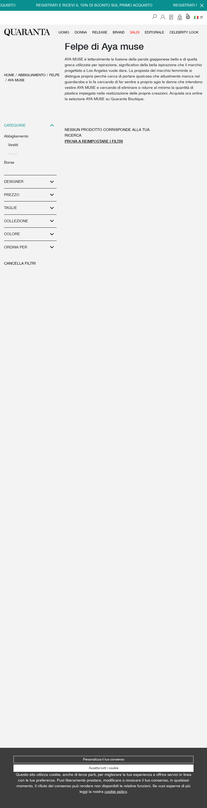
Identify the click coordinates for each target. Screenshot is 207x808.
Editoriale (154, 32)
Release (99, 32)
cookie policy (116, 791)
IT (201, 17)
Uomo (63, 32)
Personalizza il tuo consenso (103, 759)
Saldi (134, 32)
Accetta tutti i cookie (103, 768)
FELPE (54, 75)
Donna (81, 32)
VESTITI (13, 145)
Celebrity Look (184, 32)
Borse (9, 162)
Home (9, 75)
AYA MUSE (16, 80)
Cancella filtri (20, 263)
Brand (119, 32)
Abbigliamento (32, 75)
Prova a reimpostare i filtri (94, 141)
